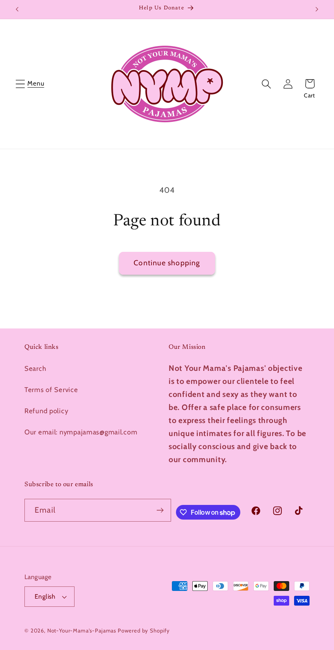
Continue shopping (167, 262)
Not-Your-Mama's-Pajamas (81, 630)
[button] (20, 84)
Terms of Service (51, 390)
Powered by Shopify (144, 630)
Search (35, 368)
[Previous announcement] (17, 9)
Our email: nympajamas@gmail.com (80, 432)
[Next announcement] (317, 9)
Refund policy (46, 411)
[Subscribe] (160, 510)
